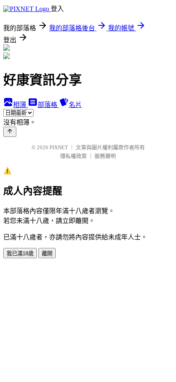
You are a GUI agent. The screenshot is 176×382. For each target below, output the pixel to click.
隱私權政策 (73, 156)
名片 (75, 104)
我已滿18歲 (20, 253)
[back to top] (9, 132)
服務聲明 (105, 156)
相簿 (20, 104)
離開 (47, 253)
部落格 (48, 104)
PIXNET (59, 147)
